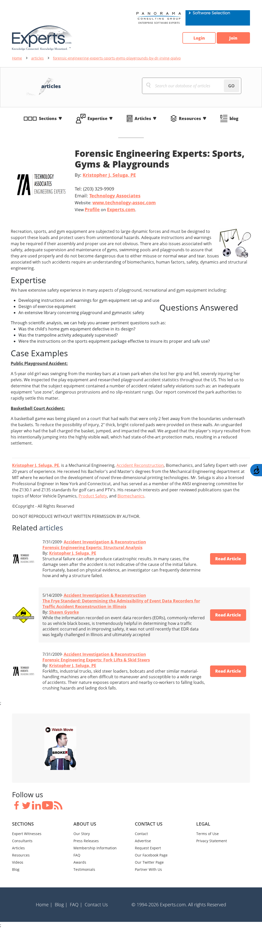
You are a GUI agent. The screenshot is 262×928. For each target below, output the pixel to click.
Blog (15, 869)
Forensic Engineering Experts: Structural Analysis (92, 547)
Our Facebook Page (151, 855)
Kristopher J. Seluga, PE (109, 175)
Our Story (81, 833)
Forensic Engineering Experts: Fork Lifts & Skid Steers (96, 660)
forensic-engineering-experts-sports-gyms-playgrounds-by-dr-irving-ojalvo (117, 58)
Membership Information (95, 848)
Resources (190, 118)
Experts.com (121, 209)
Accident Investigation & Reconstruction (105, 542)
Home (17, 58)
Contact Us (96, 904)
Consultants (22, 840)
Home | (44, 904)
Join (233, 38)
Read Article (228, 559)
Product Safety (93, 496)
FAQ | (76, 904)
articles (37, 58)
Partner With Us (148, 869)
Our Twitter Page (149, 862)
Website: (115, 202)
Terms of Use (207, 833)
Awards (79, 862)
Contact (141, 833)
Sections (48, 118)
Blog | (61, 904)
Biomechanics (130, 496)
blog (234, 118)
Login (199, 38)
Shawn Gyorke (64, 612)
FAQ (76, 855)
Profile (92, 209)
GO (231, 86)
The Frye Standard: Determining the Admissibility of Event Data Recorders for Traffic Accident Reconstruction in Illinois (121, 603)
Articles (143, 118)
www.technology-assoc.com (124, 202)
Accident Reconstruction (140, 465)
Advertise (143, 840)
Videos (17, 862)
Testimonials (84, 869)
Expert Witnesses (26, 833)
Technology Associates (114, 196)
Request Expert (148, 848)
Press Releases (86, 840)
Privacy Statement (211, 840)
